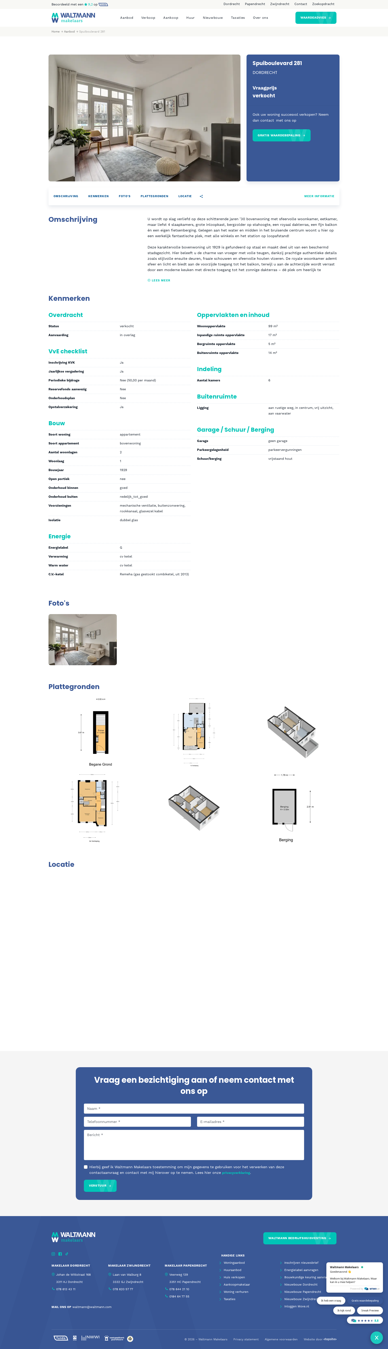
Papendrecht (255, 4)
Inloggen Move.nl (296, 1306)
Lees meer (160, 280)
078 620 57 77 (123, 1289)
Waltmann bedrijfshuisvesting (297, 1238)
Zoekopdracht (323, 4)
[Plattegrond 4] (94, 808)
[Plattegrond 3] (293, 732)
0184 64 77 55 (179, 1296)
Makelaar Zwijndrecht (129, 1266)
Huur (190, 18)
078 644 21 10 (179, 1289)
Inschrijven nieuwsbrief (301, 1263)
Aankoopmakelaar (237, 1284)
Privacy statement (246, 1339)
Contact (300, 4)
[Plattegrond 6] (293, 808)
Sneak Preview (370, 1310)
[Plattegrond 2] (194, 732)
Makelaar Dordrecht (71, 1266)
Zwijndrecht (279, 4)
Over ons (260, 18)
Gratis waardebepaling (279, 135)
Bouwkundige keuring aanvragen (308, 1277)
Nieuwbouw (213, 18)
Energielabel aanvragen (301, 1270)
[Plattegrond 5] (194, 808)
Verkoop (148, 18)
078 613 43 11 (65, 1289)
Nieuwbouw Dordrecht (300, 1284)
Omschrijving (66, 196)
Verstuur (97, 1186)
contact (267, 120)
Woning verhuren (236, 1292)
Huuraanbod (232, 1270)
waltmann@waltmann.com (92, 1307)
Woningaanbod (234, 1263)
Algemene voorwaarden (281, 1339)
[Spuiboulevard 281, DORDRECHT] (82, 639)
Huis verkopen (234, 1277)
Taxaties (238, 18)
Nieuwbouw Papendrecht (302, 1292)
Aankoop (170, 18)
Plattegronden (154, 196)
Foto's (125, 196)
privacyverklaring (236, 1173)
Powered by (356, 1288)
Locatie (185, 196)
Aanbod (126, 18)
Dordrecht (232, 4)
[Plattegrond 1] (94, 732)
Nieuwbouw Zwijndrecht (302, 1299)
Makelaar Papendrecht (186, 1266)
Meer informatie (319, 196)
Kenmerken (98, 196)
